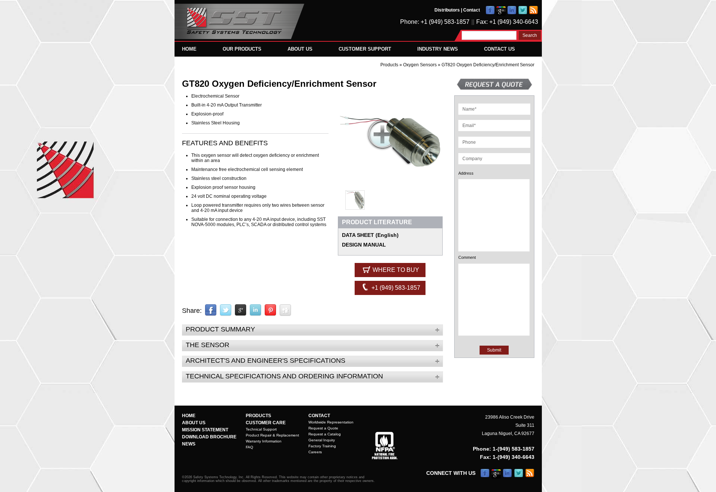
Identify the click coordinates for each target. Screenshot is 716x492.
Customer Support (365, 49)
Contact (471, 10)
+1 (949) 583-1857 (395, 288)
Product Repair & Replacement (272, 435)
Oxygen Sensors (420, 64)
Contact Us (499, 49)
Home (189, 49)
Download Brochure (209, 436)
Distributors (447, 10)
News (188, 444)
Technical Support (261, 429)
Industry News (437, 49)
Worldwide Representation (331, 422)
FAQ (249, 447)
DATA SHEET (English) (370, 235)
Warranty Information (264, 441)
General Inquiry (321, 440)
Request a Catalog (324, 434)
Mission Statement (205, 429)
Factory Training (322, 446)
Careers (315, 452)
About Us (300, 49)
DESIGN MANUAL (364, 245)
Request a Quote (323, 428)
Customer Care (266, 422)
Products (389, 64)
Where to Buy (395, 270)
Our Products (242, 49)
